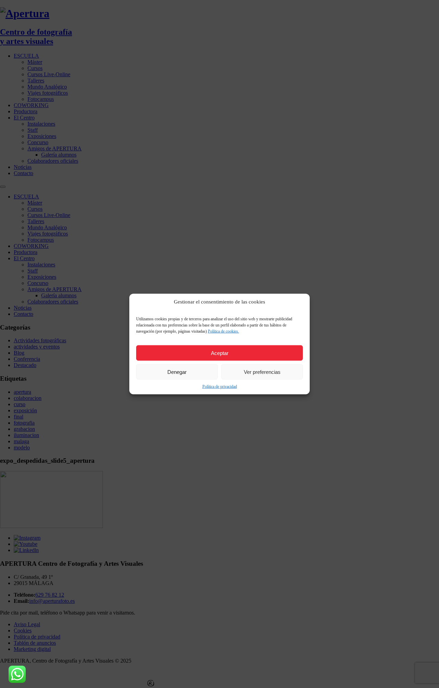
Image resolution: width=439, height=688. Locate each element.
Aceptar (219, 353)
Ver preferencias (262, 372)
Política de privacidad (219, 386)
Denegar (177, 372)
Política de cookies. (223, 331)
